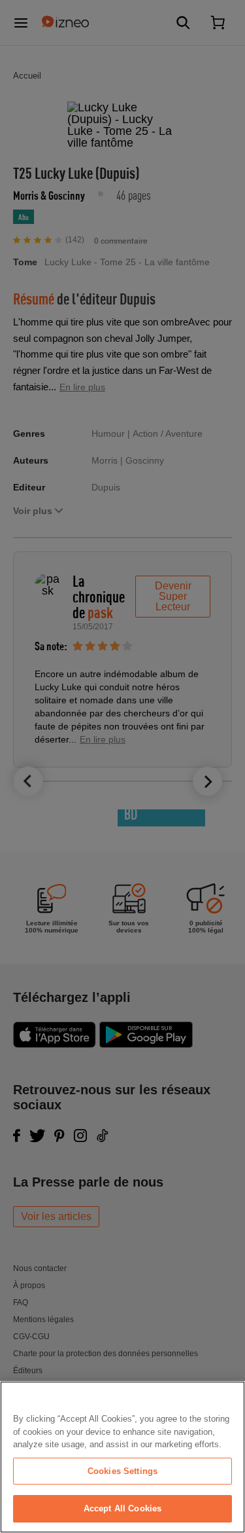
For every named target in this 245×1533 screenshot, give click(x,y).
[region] (122, 1457)
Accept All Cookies (122, 1508)
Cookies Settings (122, 1471)
